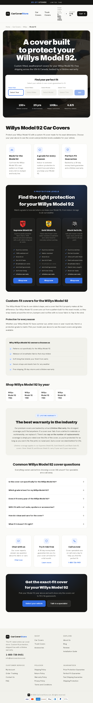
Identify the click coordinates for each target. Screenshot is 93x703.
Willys (25, 27)
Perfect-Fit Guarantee (71, 673)
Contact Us (10, 677)
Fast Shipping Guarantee (72, 677)
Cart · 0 (82, 14)
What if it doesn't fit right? (46, 524)
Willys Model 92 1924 (46, 395)
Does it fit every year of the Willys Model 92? (46, 498)
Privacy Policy (40, 681)
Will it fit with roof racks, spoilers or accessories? (46, 507)
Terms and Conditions (43, 685)
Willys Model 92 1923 (63, 395)
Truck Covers (48, 13)
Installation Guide (70, 651)
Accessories (39, 648)
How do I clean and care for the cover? (46, 515)
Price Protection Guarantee (74, 670)
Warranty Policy (41, 677)
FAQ (7, 681)
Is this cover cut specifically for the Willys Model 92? (46, 481)
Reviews (66, 648)
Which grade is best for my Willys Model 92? (46, 490)
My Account (10, 670)
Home (8, 27)
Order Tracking (12, 673)
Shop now (22, 280)
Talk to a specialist (58, 603)
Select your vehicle (34, 603)
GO (79, 93)
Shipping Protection (70, 681)
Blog (65, 644)
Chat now (19, 560)
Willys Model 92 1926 (13, 395)
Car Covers (38, 13)
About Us (66, 640)
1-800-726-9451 (74, 562)
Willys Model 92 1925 (30, 395)
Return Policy (40, 673)
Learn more (46, 562)
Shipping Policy (40, 670)
